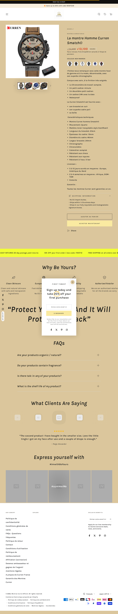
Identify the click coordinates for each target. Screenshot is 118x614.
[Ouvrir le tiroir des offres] (105, 14)
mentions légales (14, 571)
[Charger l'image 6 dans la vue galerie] (36, 85)
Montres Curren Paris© (75, 33)
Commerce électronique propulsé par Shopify (22, 597)
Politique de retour (14, 541)
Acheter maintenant (89, 223)
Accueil (70, 29)
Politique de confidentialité (40, 600)
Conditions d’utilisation (16, 603)
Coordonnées (50, 606)
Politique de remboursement (18, 600)
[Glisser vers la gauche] (14, 85)
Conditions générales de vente (18, 606)
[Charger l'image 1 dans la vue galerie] (21, 85)
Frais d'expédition (84, 52)
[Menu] (7, 14)
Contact (9, 545)
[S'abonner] (111, 519)
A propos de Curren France (18, 575)
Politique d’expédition (35, 603)
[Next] (105, 417)
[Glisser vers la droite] (50, 85)
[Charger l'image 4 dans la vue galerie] (28, 85)
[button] (99, 14)
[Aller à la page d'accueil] (59, 14)
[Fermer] (72, 282)
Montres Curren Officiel (20, 594)
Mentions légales (38, 606)
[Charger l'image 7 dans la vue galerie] (43, 85)
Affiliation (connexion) (16, 560)
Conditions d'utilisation (17, 548)
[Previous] (12, 417)
